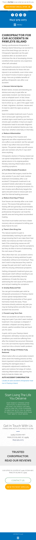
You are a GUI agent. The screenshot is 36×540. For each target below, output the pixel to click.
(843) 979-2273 (18, 19)
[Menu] (18, 538)
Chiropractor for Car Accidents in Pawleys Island (16, 38)
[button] (18, 480)
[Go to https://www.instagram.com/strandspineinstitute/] (20, 15)
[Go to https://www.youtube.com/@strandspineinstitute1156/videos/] (16, 15)
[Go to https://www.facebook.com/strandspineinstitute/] (12, 15)
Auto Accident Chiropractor (15, 377)
